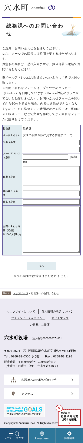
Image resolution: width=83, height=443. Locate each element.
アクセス (27, 393)
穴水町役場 (16, 337)
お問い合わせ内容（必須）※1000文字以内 (12, 230)
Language (42, 435)
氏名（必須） (10, 142)
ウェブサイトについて (21, 311)
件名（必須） (10, 201)
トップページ (20, 293)
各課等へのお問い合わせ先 (39, 380)
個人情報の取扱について (57, 311)
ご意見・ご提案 (40, 324)
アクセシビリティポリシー (28, 318)
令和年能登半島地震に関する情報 (69, 416)
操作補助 (69, 435)
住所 (10, 176)
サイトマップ (60, 318)
